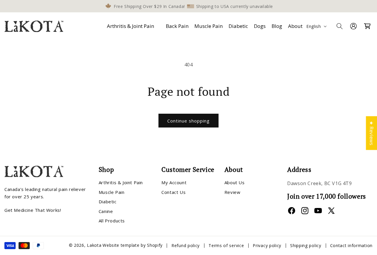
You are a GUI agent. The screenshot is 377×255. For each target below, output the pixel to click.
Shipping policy (305, 245)
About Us (234, 183)
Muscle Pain (112, 192)
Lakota (94, 245)
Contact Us (173, 192)
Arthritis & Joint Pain (130, 26)
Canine (106, 211)
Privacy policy (267, 245)
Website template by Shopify (132, 245)
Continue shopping (188, 121)
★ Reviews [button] (371, 133)
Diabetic (108, 202)
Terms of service (226, 245)
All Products (112, 221)
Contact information (351, 245)
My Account (173, 183)
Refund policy (185, 245)
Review (232, 192)
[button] (131, 26)
